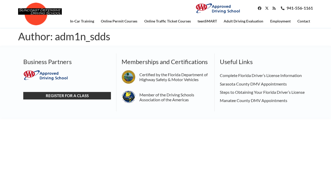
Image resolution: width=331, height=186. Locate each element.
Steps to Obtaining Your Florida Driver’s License (262, 92)
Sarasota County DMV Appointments (253, 83)
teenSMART (207, 21)
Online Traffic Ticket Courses (167, 21)
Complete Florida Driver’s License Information (261, 75)
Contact (303, 21)
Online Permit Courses (119, 21)
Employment (280, 21)
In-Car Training (82, 21)
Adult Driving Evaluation (243, 21)
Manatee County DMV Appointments (253, 100)
